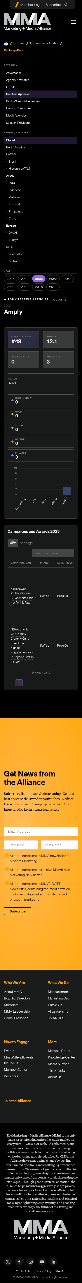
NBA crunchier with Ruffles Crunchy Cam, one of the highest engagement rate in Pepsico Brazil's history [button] (22, 645)
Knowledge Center (61, 1057)
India (12, 182)
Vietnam (14, 197)
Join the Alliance (17, 1101)
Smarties (18, 43)
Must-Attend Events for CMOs (18, 1060)
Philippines (16, 211)
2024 (25, 278)
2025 (10, 278)
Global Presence (16, 1018)
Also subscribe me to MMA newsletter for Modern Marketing (40, 858)
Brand (44, 562)
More (52, 1042)
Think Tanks (56, 1070)
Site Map (60, 1271)
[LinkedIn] (53, 1262)
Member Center (16, 1069)
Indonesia (15, 190)
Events (9, 1050)
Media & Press (58, 1064)
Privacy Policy (42, 1271)
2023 (39, 278)
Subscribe (53, 4)
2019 (25, 286)
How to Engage (17, 1042)
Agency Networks (17, 79)
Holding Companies (18, 108)
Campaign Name (21, 562)
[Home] (6, 43)
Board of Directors (17, 998)
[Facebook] (19, 1262)
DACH (13, 232)
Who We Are (14, 982)
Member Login (31, 4)
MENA (13, 261)
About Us (54, 1077)
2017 (53, 286)
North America (15, 147)
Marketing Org (58, 998)
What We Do (58, 982)
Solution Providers (18, 122)
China (12, 218)
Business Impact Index (43, 43)
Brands (10, 87)
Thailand (14, 204)
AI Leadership (58, 1011)
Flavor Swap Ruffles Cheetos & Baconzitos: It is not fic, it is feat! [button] (22, 595)
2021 (67, 278)
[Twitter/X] (8, 1262)
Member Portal (59, 1050)
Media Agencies (16, 115)
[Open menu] (73, 21)
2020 (10, 286)
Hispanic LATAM (19, 168)
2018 (39, 286)
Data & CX (55, 1005)
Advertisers (13, 72)
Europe (11, 225)
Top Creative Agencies (26, 299)
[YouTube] (42, 1262)
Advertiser (65, 562)
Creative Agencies (18, 94)
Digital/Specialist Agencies (23, 101)
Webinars (11, 1076)
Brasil (12, 161)
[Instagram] (31, 1262)
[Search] (67, 4)
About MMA (13, 991)
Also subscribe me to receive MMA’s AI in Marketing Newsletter (40, 872)
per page (26, 543)
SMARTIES (56, 1018)
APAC (10, 175)
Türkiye (13, 239)
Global (10, 140)
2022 (53, 278)
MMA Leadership (17, 1011)
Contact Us (23, 1271)
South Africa (16, 254)
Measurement (58, 991)
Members (11, 1005)
